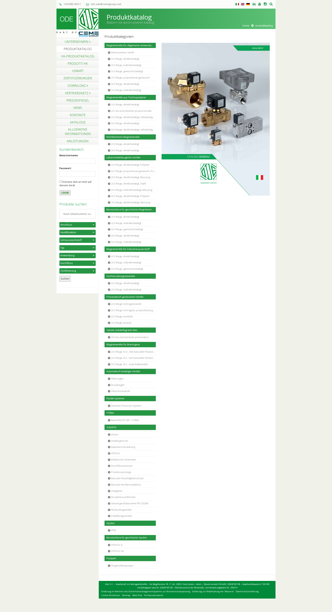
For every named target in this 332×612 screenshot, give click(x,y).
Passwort (65, 168)
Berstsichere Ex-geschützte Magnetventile (130, 209)
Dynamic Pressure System (126, 405)
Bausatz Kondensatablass (126, 484)
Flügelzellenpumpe (122, 565)
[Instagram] (265, 4)
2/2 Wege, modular (122, 316)
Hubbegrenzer (119, 440)
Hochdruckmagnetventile (120, 276)
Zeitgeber (117, 491)
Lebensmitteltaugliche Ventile (123, 157)
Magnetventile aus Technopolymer (126, 97)
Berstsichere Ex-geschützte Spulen (126, 537)
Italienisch (237, 4)
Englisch (242, 4)
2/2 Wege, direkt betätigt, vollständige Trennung (133, 117)
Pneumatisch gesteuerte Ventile (125, 297)
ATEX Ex (115, 453)
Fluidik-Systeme (115, 398)
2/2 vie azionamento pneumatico (130, 337)
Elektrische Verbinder (123, 459)
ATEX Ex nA (117, 551)
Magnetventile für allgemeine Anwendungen (131, 45)
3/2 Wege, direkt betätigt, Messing (130, 202)
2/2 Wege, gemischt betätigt (127, 71)
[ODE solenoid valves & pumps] (77, 23)
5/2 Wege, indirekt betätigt (126, 90)
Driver (114, 434)
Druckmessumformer (123, 497)
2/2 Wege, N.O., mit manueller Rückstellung (133, 351)
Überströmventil (120, 391)
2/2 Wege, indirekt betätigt (126, 65)
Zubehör (111, 427)
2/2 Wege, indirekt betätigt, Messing (131, 190)
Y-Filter (110, 412)
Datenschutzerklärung (247, 591)
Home (246, 25)
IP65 (113, 530)
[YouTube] (259, 4)
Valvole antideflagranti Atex (122, 330)
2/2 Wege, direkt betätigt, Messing (130, 177)
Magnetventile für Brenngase (123, 344)
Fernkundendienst (153, 595)
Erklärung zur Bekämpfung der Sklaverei (213, 591)
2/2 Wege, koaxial (121, 322)
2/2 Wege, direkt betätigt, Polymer (130, 164)
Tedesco (248, 4)
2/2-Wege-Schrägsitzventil (126, 304)
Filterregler (117, 378)
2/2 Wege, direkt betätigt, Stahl (128, 183)
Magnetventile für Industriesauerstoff (127, 249)
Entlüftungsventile (121, 516)
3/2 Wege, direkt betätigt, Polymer (130, 196)
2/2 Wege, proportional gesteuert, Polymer (133, 171)
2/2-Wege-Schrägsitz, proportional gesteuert (133, 310)
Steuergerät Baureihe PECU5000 (129, 503)
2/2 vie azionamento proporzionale (131, 110)
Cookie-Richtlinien (110, 595)
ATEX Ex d (116, 545)
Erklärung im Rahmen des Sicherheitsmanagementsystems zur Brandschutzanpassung (145, 591)
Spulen (110, 523)
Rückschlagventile (121, 509)
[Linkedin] (254, 4)
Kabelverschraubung (123, 447)
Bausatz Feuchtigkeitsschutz (127, 478)
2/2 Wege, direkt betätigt (125, 58)
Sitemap (126, 595)
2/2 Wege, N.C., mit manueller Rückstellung (133, 358)
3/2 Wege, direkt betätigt (125, 84)
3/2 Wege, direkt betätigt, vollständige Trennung (133, 129)
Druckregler (118, 385)
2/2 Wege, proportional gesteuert (130, 77)
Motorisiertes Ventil (122, 52)
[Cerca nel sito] (271, 4)
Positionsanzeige (121, 472)
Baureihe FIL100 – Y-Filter (125, 420)
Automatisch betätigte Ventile (123, 371)
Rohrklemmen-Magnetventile (123, 137)
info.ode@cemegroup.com (106, 4)
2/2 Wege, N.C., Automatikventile (129, 364)
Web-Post (137, 595)
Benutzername (68, 155)
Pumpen (111, 558)
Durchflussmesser (122, 465)
